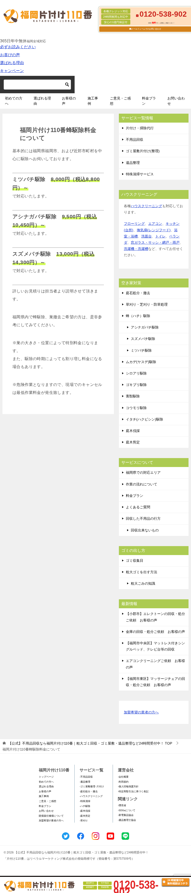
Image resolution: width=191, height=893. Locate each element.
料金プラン (149, 100)
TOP (90, 743)
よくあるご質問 (138, 507)
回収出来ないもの (145, 530)
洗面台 (146, 236)
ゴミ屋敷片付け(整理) (143, 151)
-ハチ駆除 (85, 806)
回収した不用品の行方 (143, 518)
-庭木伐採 (85, 810)
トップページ (46, 776)
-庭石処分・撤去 (89, 791)
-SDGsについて (126, 810)
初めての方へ (13, 100)
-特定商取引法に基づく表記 (133, 791)
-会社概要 (123, 776)
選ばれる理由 (12, 63)
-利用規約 (123, 781)
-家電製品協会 (126, 815)
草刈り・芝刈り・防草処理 (147, 304)
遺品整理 (133, 163)
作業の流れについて (141, 484)
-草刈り (84, 820)
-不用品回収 (86, 776)
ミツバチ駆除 (141, 350)
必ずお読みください (18, 47)
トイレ (160, 236)
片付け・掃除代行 (140, 128)
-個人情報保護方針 (128, 786)
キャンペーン (12, 71)
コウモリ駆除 (136, 408)
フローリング (134, 224)
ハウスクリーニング (146, 206)
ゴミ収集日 (134, 561)
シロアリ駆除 (136, 373)
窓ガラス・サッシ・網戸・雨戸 (155, 242)
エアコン (155, 224)
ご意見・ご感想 (120, 100)
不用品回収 (134, 139)
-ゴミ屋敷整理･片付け (92, 786)
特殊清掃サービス (140, 174)
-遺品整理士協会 (127, 820)
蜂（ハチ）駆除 (138, 316)
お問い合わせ (176, 100)
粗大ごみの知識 (143, 583)
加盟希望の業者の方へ (141, 712)
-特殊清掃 (85, 801)
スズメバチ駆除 (143, 339)
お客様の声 (69, 100)
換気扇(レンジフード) (154, 230)
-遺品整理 (85, 781)
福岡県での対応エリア (143, 472)
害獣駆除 (133, 396)
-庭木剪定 (85, 815)
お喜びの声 (10, 55)
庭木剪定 (133, 442)
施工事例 (93, 100)
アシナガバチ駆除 (145, 327)
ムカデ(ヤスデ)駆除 (141, 362)
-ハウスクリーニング (91, 796)
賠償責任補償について (51, 815)
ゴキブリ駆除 (136, 385)
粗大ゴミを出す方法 (141, 572)
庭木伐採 (133, 431)
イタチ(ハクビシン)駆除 (144, 419)
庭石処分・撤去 (138, 293)
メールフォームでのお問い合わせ (146, 29)
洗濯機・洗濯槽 (136, 249)
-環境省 (122, 805)
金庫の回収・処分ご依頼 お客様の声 (155, 632)
